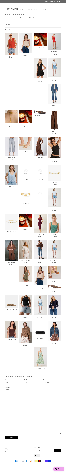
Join (55, 1)
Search (6, 448)
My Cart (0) (59, 1)
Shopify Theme (30, 465)
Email (25, 380)
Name (6, 380)
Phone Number (47, 380)
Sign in (51, 1)
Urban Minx (24, 465)
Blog (35, 9)
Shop (21, 9)
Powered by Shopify (48, 465)
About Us (29, 9)
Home (6, 451)
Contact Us (43, 9)
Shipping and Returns (9, 453)
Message (7, 387)
